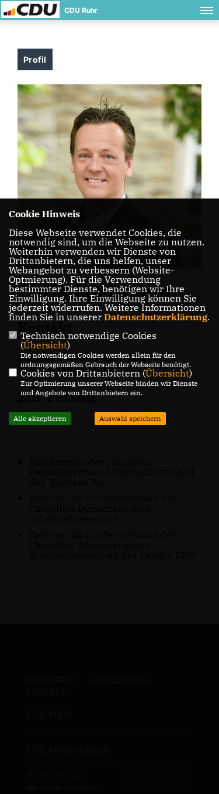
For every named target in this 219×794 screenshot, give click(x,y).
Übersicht (45, 345)
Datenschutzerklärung (155, 317)
